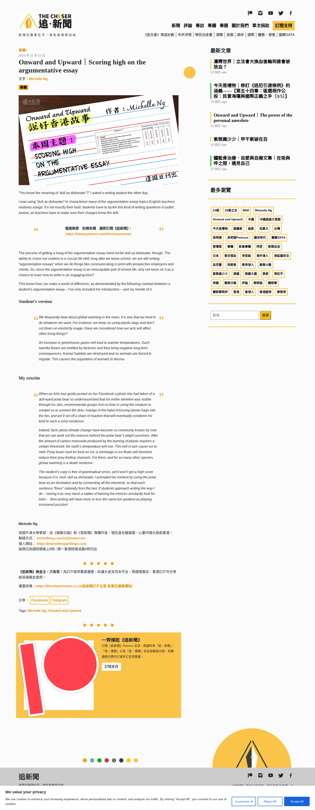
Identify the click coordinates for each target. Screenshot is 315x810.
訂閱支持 (283, 25)
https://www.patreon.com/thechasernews (98, 234)
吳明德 (217, 237)
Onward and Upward (64, 611)
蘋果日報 (230, 283)
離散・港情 (266, 35)
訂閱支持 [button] (111, 666)
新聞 (176, 25)
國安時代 (260, 237)
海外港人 (262, 255)
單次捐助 (260, 25)
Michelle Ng (38, 79)
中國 (251, 219)
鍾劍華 (272, 283)
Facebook (40, 600)
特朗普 (231, 264)
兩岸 (240, 35)
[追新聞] (63, 21)
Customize (242, 801)
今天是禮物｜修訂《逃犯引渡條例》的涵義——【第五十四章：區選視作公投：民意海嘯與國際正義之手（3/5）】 (252, 91)
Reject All (270, 801)
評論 (188, 25)
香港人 (249, 292)
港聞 (219, 35)
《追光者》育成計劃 (158, 35)
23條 (216, 210)
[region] (157, 798)
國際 (251, 35)
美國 (236, 273)
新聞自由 (274, 246)
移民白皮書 (203, 35)
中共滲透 (185, 35)
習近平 (278, 273)
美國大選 (251, 273)
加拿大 (264, 228)
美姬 (265, 273)
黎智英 (281, 292)
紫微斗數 (266, 264)
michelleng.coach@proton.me (61, 538)
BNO (246, 210)
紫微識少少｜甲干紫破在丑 (241, 139)
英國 (229, 35)
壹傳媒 (217, 246)
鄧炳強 (258, 283)
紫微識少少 (220, 273)
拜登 (259, 246)
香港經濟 (266, 292)
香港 (236, 292)
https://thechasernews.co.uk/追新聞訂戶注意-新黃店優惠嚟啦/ (84, 586)
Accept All (296, 801)
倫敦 (251, 228)
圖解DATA (287, 35)
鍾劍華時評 (220, 292)
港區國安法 (281, 255)
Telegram (59, 600)
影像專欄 (245, 246)
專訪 (200, 25)
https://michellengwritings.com (61, 544)
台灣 (277, 228)
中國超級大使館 (270, 219)
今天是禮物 (220, 228)
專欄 (212, 25)
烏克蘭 (217, 264)
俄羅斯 (237, 228)
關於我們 (240, 25)
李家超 (246, 255)
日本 (216, 255)
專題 (224, 25)
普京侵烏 (230, 255)
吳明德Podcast (237, 237)
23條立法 (231, 210)
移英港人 (248, 264)
